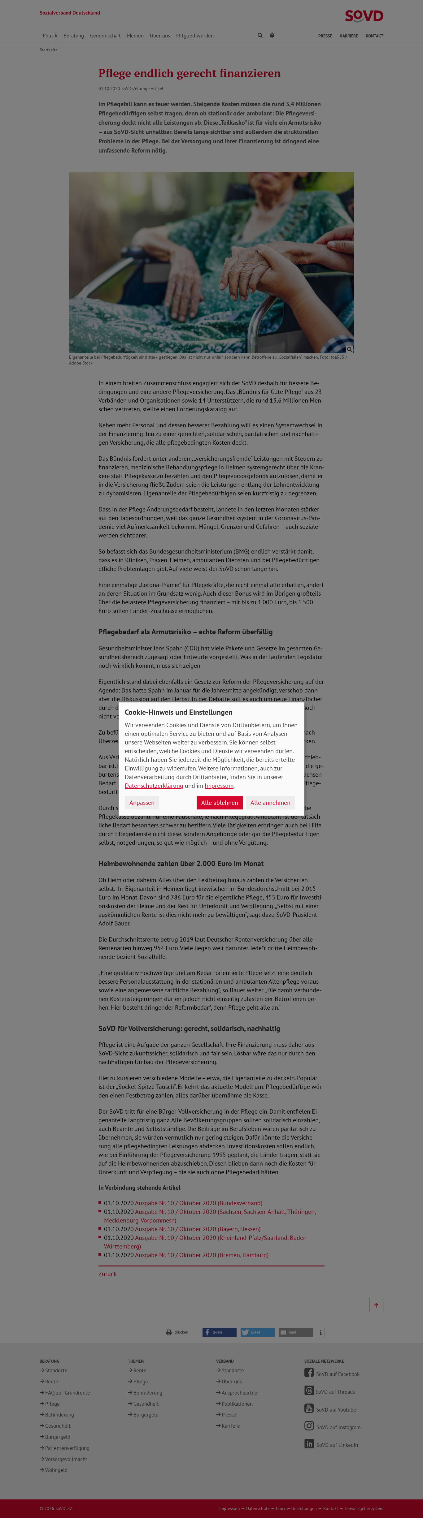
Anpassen (142, 803)
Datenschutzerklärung (154, 786)
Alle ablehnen (219, 803)
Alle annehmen (270, 803)
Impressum (219, 786)
